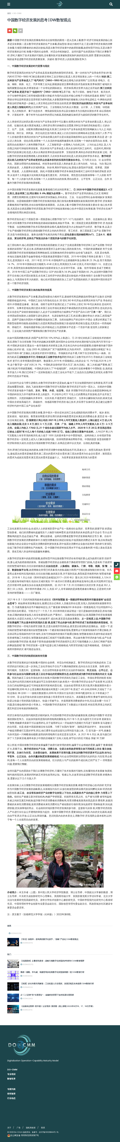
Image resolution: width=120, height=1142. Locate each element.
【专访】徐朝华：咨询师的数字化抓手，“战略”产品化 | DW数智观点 (49, 939)
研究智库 (11, 1093)
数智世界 (11, 1078)
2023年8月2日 (27, 987)
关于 (9, 1127)
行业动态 (11, 1098)
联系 (43, 1127)
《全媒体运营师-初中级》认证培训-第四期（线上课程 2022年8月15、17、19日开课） (57, 1006)
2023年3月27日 (27, 964)
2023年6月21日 (16, 933)
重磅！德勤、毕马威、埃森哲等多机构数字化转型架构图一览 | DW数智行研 (52, 972)
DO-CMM (17, 13)
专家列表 (11, 1089)
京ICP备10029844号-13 (48, 1132)
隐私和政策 (31, 1127)
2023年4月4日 (27, 976)
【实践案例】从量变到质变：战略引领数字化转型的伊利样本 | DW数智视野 (52, 960)
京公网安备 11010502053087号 (24, 1135)
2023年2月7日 (27, 1010)
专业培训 (11, 1074)
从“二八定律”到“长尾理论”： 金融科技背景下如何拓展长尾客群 (47, 994)
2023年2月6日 (27, 998)
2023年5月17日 (27, 943)
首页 (9, 13)
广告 (18, 1127)
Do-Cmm (18, 1132)
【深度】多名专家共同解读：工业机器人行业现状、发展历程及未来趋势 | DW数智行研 (57, 983)
